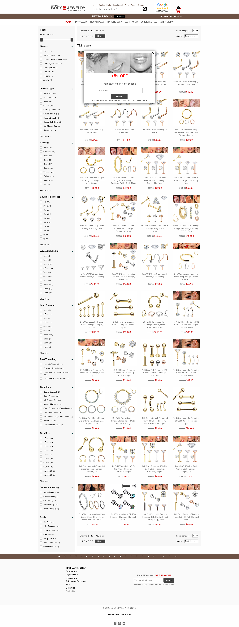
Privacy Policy (125, 614)
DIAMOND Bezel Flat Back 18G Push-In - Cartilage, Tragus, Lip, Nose (123, 228)
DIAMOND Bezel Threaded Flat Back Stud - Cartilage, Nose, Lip (123, 276)
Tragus (133, 5)
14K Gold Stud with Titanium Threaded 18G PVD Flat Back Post (186, 517)
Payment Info (72, 575)
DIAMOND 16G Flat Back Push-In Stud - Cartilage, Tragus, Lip (186, 469)
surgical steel (149, 22)
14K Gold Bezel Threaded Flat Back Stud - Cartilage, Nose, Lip (92, 373)
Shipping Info (71, 578)
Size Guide (70, 588)
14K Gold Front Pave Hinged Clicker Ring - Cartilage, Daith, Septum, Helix (92, 421)
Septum (141, 5)
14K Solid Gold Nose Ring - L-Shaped (155, 131)
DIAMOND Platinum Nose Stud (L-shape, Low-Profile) (92, 275)
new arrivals (97, 22)
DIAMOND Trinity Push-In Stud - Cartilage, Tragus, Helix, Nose (154, 228)
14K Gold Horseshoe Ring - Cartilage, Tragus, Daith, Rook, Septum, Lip (155, 324)
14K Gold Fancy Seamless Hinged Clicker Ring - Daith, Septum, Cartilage (123, 421)
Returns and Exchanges (76, 581)
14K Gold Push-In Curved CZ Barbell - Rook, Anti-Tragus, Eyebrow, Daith (186, 324)
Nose (95, 5)
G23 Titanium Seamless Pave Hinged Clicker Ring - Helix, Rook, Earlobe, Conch (92, 517)
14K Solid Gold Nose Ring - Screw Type (123, 131)
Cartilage (102, 5)
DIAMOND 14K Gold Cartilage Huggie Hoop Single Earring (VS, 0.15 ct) (186, 228)
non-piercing (167, 22)
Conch (120, 5)
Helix (109, 5)
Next (99, 36)
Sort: (179, 36)
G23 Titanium (131, 22)
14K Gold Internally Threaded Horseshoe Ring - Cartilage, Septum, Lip (92, 469)
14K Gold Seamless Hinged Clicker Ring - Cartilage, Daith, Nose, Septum (92, 180)
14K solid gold (114, 22)
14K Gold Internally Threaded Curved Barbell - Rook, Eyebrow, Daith (186, 373)
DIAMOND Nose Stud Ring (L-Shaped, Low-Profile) (186, 82)
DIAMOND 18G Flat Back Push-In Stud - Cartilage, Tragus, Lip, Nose (155, 180)
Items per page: (183, 31)
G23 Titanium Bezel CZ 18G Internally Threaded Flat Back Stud (123, 517)
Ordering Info (71, 571)
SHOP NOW (119, 17)
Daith (115, 5)
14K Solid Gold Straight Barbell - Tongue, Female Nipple (123, 324)
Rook (127, 5)
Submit (169, 580)
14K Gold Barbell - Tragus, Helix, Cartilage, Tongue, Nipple (91, 324)
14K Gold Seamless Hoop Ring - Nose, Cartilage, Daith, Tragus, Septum (186, 132)
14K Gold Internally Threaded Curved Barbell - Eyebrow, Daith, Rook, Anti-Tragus (155, 421)
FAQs (68, 584)
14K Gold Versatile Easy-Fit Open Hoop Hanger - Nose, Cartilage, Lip (186, 276)
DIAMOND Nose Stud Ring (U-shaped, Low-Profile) (154, 275)
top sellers (81, 22)
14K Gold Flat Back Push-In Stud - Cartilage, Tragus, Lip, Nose (186, 180)
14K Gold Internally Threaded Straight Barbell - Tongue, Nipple (186, 421)
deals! (68, 22)
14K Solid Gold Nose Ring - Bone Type (92, 131)
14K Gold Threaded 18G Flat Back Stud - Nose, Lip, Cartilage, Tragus (123, 469)
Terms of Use (113, 614)
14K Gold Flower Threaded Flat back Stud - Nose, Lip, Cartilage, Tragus (123, 373)
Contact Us (70, 591)
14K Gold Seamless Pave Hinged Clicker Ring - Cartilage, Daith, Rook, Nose (123, 180)
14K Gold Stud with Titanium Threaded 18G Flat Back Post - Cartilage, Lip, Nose (155, 517)
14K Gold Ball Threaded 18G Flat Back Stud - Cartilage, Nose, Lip (154, 373)
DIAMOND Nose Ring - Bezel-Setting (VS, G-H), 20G (92, 227)
